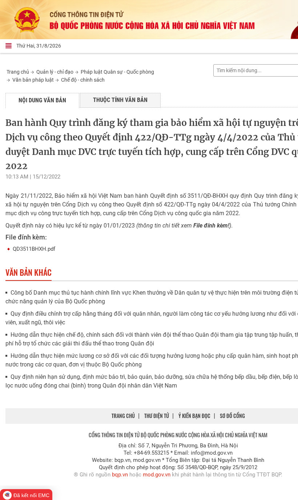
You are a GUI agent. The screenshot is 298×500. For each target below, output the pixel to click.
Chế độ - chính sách (83, 80)
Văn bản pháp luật (33, 80)
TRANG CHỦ (123, 415)
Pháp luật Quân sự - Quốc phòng (117, 72)
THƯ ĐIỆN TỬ (156, 415)
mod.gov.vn (156, 474)
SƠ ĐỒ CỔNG (232, 415)
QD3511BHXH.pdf (34, 249)
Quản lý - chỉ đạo (54, 72)
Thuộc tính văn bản (120, 100)
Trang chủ (18, 72)
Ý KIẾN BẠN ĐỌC (194, 415)
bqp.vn (120, 474)
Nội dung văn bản (42, 100)
